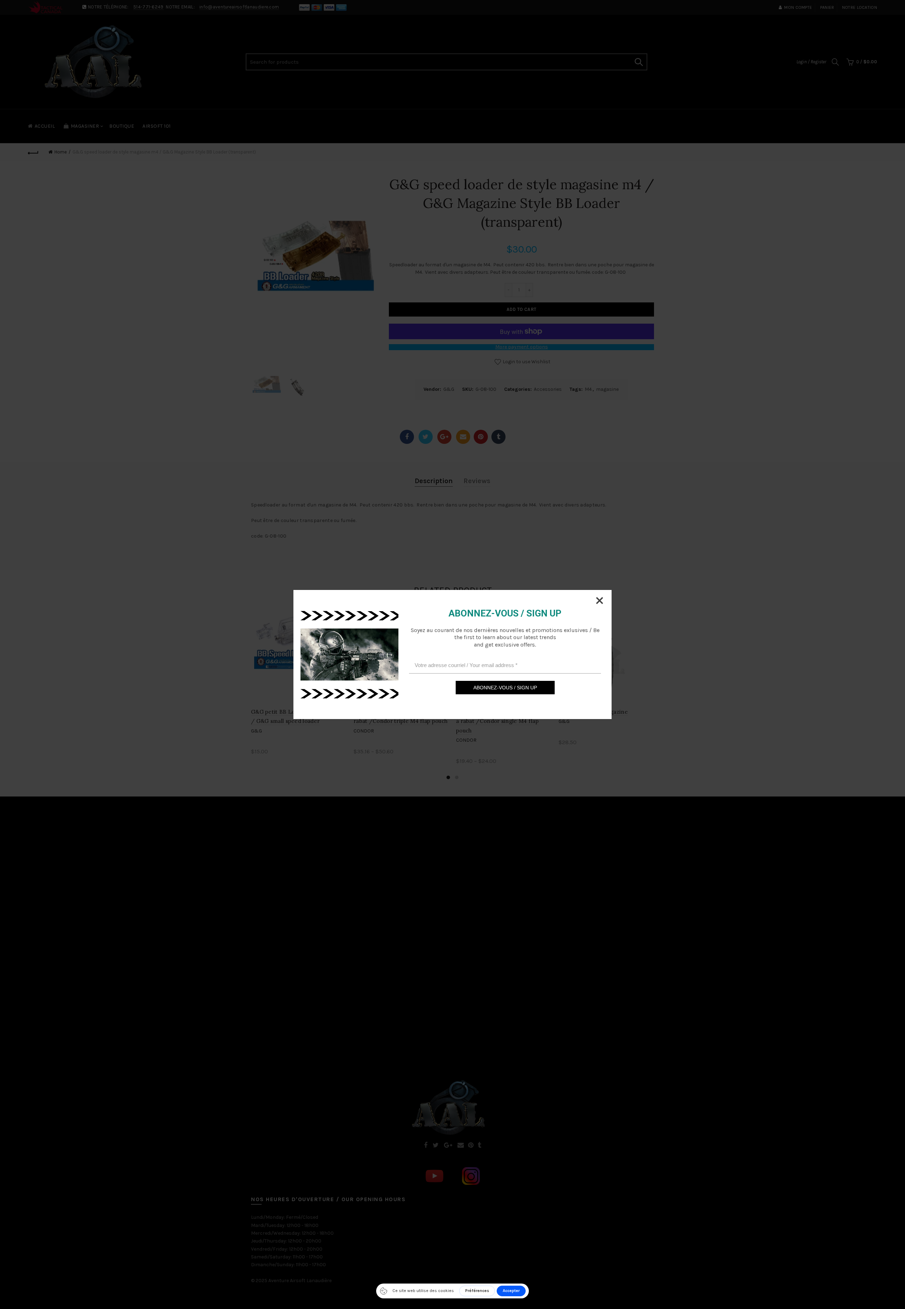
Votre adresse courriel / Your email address (466, 664)
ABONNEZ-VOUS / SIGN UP (505, 687)
